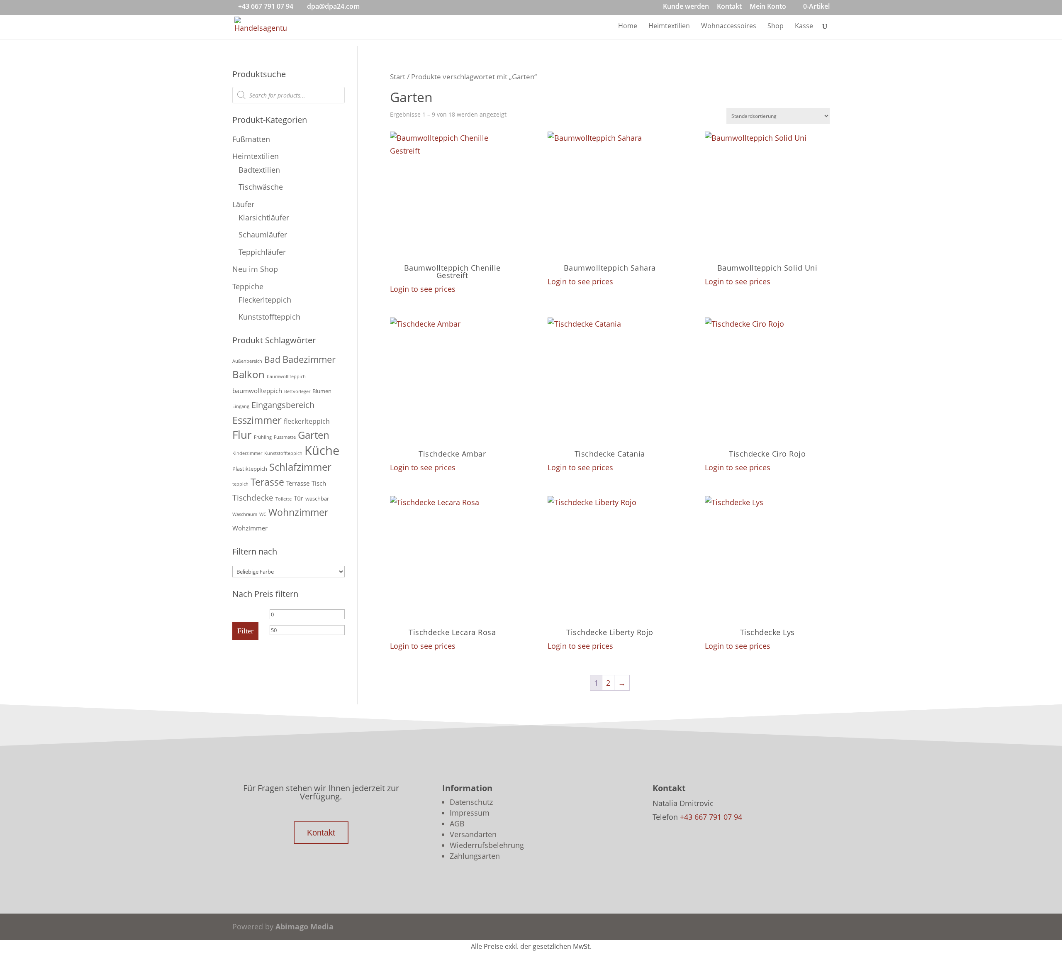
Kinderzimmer (247, 453)
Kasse (804, 26)
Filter (245, 631)
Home (627, 26)
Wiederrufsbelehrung (487, 845)
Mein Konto (768, 7)
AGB (457, 823)
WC (262, 514)
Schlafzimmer (300, 467)
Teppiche (247, 286)
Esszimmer (257, 420)
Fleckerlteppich (265, 300)
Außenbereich (247, 361)
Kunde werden (686, 7)
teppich (240, 484)
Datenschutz (471, 802)
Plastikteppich (249, 468)
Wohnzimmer (298, 512)
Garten (313, 435)
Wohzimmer (250, 528)
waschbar (317, 498)
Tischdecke (252, 497)
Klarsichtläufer (264, 217)
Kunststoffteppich (269, 317)
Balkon (248, 374)
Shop (775, 26)
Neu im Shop (255, 269)
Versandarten (473, 834)
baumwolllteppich (286, 376)
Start (397, 76)
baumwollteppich (257, 390)
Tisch (319, 483)
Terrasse (297, 483)
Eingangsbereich (282, 405)
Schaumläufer (263, 234)
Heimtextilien (669, 26)
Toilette (283, 499)
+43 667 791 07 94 (265, 6)
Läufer (243, 204)
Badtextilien (259, 170)
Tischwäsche (261, 187)
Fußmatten (251, 139)
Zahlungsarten (475, 856)
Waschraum (244, 514)
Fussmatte (285, 437)
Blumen (321, 391)
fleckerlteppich (307, 421)
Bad (272, 359)
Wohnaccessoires (728, 26)
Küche (321, 450)
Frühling (263, 437)
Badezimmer (309, 359)
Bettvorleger (297, 391)
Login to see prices (422, 289)
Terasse (267, 482)
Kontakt (729, 7)
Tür (298, 498)
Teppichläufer (262, 252)
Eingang (240, 406)
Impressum (470, 813)
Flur (242, 434)
